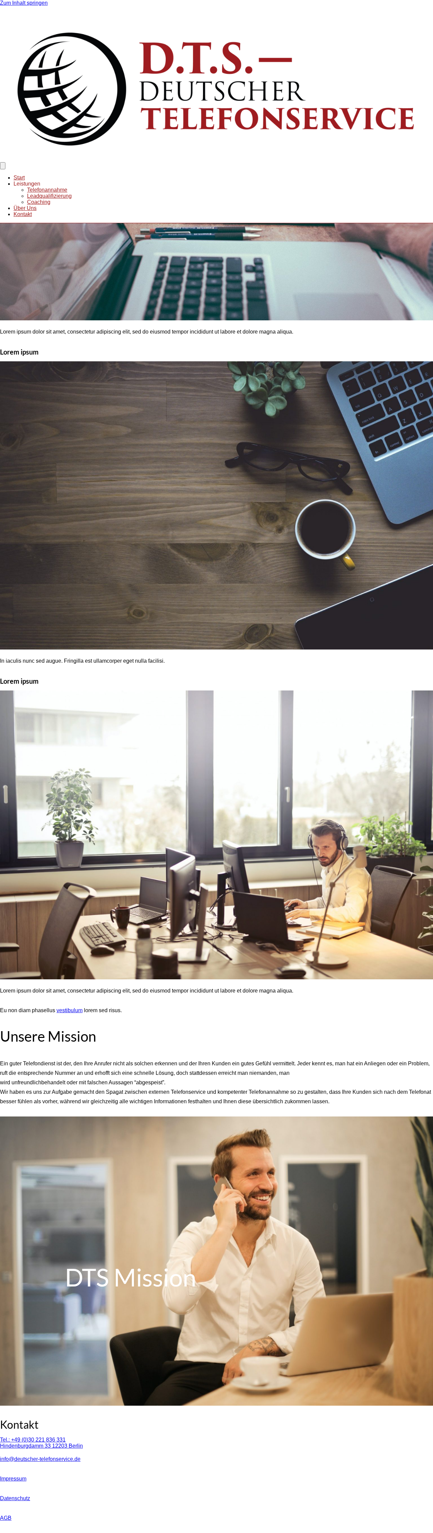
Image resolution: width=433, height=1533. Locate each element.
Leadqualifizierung (49, 196)
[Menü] (2, 165)
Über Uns (25, 208)
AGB (6, 1518)
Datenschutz (15, 1498)
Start (19, 177)
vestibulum (69, 1010)
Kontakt (23, 214)
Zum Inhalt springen (24, 3)
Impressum (13, 1479)
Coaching (38, 202)
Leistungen (27, 184)
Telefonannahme (47, 190)
